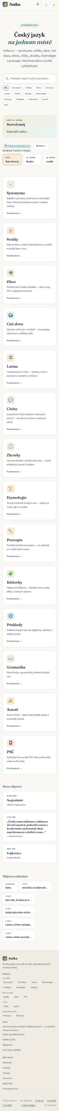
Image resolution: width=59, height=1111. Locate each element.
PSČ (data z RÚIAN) (12, 1050)
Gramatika (33, 99)
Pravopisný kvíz (10, 1088)
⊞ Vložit (41, 146)
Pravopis (8, 99)
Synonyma (16, 87)
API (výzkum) (50, 1105)
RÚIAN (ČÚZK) (9, 1039)
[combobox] (29, 79)
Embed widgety (28, 1105)
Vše (5, 87)
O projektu (7, 1105)
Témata (6, 1073)
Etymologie (41, 93)
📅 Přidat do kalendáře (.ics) (17, 146)
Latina (7, 93)
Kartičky (6, 1068)
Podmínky (51, 1100)
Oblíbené (7, 1062)
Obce (38, 87)
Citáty (17, 93)
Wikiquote (7, 1045)
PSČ (6, 105)
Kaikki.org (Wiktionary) (13, 1034)
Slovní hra (7, 1078)
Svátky (29, 87)
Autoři (45, 99)
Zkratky (28, 93)
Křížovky (20, 1015)
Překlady (20, 99)
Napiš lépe (8, 1083)
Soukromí (39, 1100)
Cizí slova (50, 87)
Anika (12, 4)
